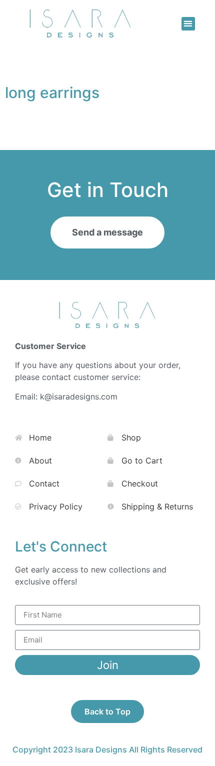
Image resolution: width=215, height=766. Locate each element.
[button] (188, 23)
